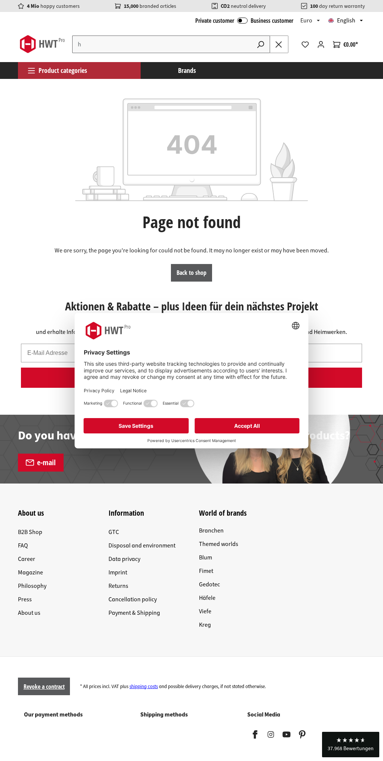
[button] (350, 744)
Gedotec (209, 584)
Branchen (211, 531)
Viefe (205, 611)
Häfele (207, 598)
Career (26, 559)
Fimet (206, 571)
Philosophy (32, 586)
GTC (113, 532)
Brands (187, 70)
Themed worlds (218, 544)
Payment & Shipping (134, 613)
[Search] (260, 44)
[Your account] (321, 44)
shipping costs (143, 686)
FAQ (23, 545)
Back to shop (191, 273)
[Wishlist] (305, 44)
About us (29, 613)
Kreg (205, 625)
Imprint (117, 572)
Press (25, 599)
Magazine (30, 572)
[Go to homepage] (42, 44)
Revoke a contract (44, 686)
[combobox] (162, 44)
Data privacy (124, 559)
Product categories (63, 70)
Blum (205, 557)
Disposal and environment (141, 545)
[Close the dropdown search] (279, 44)
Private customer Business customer (244, 20)
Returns (118, 586)
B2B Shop (30, 532)
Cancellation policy (132, 599)
